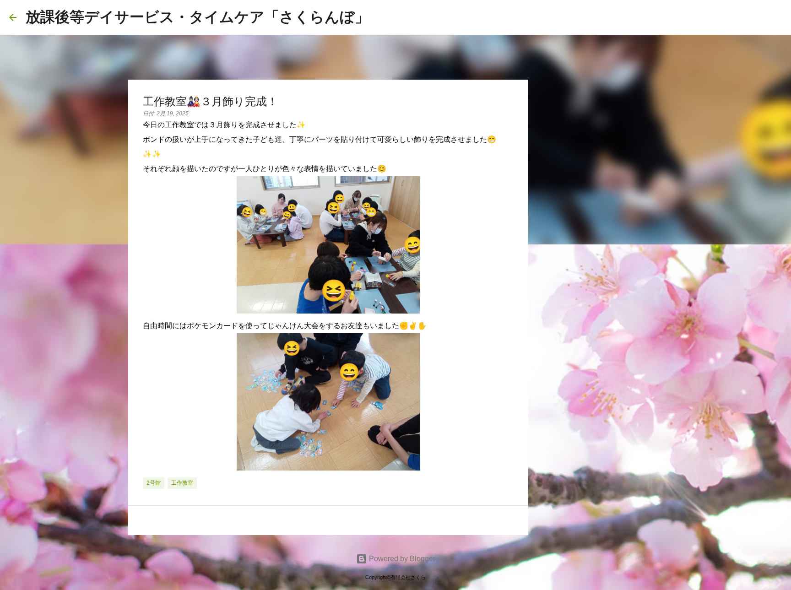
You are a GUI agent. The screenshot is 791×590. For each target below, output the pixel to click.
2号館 (153, 483)
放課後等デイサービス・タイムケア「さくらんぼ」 (197, 17)
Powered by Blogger (401, 559)
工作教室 (182, 483)
